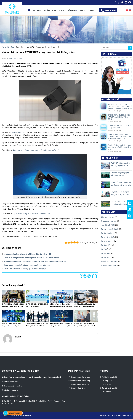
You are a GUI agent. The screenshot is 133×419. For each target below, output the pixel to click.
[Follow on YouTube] (129, 2)
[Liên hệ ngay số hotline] (5, 413)
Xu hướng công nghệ (108, 265)
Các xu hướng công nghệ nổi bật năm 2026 (120, 174)
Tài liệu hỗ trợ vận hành (109, 229)
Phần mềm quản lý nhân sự (79, 384)
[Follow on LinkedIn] (126, 2)
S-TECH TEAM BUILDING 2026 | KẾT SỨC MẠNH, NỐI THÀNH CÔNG (119, 117)
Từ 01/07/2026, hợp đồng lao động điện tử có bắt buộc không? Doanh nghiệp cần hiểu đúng (121, 164)
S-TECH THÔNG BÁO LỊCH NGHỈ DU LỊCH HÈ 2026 (119, 127)
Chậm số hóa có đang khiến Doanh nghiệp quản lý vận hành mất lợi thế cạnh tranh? (119, 136)
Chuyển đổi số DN (49, 10)
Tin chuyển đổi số (107, 237)
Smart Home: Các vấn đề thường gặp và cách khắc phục (25, 269)
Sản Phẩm (72, 10)
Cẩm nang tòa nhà (108, 217)
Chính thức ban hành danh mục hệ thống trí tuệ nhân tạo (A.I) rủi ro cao (120, 147)
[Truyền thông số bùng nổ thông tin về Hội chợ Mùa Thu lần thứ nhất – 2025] (105, 194)
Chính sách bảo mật (106, 415)
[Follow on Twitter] (122, 2)
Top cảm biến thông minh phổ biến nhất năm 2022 (31, 214)
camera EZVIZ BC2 (18, 132)
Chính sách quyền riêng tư (122, 415)
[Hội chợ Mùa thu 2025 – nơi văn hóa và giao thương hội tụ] (105, 204)
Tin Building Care (107, 233)
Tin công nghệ (106, 241)
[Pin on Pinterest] (89, 276)
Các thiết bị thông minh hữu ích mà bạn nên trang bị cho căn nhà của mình (31, 258)
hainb (20, 59)
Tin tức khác (105, 253)
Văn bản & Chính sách (109, 261)
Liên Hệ (91, 10)
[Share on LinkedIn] (92, 276)
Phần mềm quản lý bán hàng (79, 381)
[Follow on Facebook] (115, 2)
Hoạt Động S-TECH (108, 225)
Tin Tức (82, 10)
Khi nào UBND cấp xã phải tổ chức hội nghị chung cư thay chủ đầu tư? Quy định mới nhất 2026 (120, 106)
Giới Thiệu (37, 10)
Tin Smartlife (105, 245)
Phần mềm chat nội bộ (77, 388)
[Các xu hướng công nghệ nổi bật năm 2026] (105, 175)
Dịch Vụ (61, 10)
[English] (130, 10)
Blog (12, 47)
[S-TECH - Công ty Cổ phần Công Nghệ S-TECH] (12, 8)
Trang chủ (5, 47)
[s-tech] (29, 10)
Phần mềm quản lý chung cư (79, 377)
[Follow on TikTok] (119, 2)
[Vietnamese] (127, 10)
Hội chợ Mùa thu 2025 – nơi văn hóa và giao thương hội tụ (121, 202)
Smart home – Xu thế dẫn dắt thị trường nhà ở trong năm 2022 (27, 265)
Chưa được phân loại (108, 221)
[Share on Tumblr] (96, 276)
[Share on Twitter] (85, 276)
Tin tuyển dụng (106, 257)
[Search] (121, 10)
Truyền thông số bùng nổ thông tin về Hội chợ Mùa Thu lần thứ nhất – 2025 (120, 193)
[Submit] (130, 48)
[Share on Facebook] (81, 276)
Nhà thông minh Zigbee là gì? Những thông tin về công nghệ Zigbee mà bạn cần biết (35, 262)
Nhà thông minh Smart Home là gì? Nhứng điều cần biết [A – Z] (36, 150)
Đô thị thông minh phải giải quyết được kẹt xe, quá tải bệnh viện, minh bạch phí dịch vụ (121, 183)
